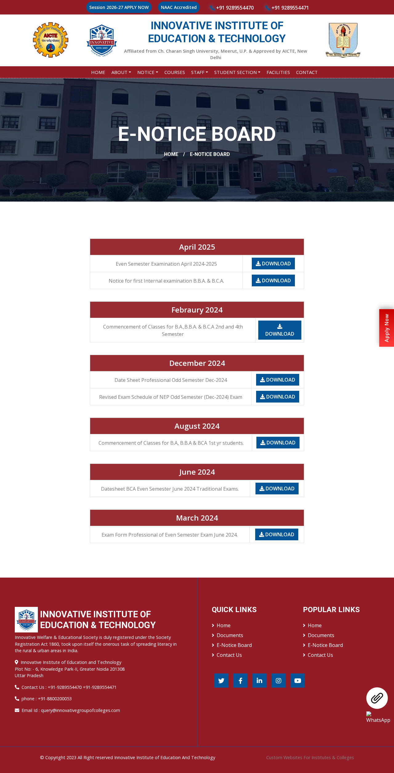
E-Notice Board (234, 645)
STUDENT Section (235, 72)
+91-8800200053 (55, 698)
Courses (174, 72)
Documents (230, 635)
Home (98, 72)
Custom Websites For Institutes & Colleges (310, 757)
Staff (197, 72)
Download (276, 263)
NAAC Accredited (179, 7)
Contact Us (229, 655)
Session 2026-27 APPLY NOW (119, 7)
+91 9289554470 (234, 7)
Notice (146, 72)
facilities (278, 72)
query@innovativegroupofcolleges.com (80, 710)
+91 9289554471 (289, 7)
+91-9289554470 (65, 687)
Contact (307, 72)
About (119, 72)
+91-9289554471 (100, 687)
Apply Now (386, 328)
